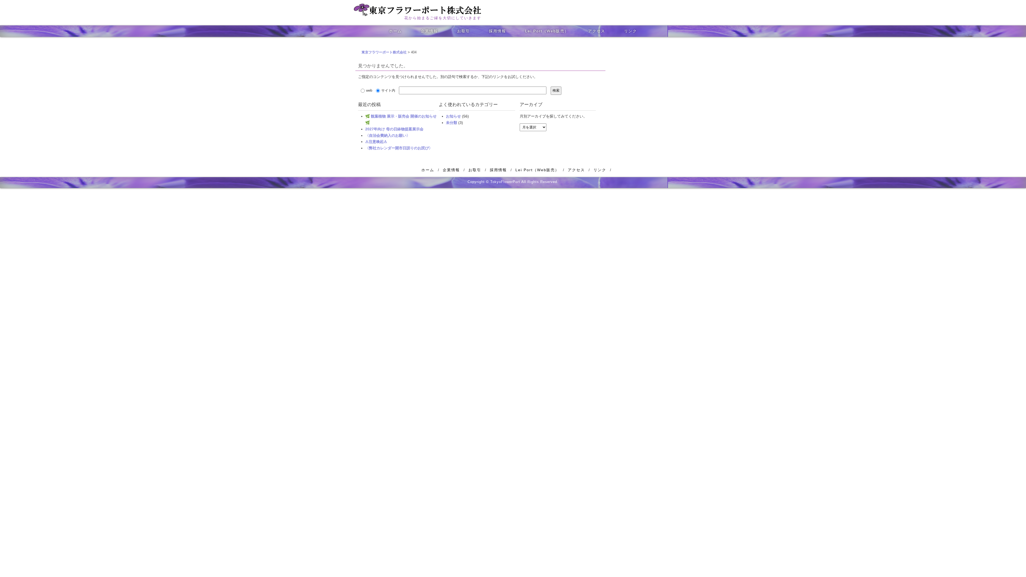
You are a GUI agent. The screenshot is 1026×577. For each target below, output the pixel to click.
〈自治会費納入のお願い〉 (387, 135)
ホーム (395, 31)
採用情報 (497, 31)
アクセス (596, 31)
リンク (630, 31)
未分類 (451, 122)
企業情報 (429, 31)
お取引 (463, 31)
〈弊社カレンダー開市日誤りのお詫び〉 (399, 148)
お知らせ (453, 116)
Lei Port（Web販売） (547, 31)
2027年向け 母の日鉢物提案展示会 (394, 129)
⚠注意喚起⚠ (376, 141)
